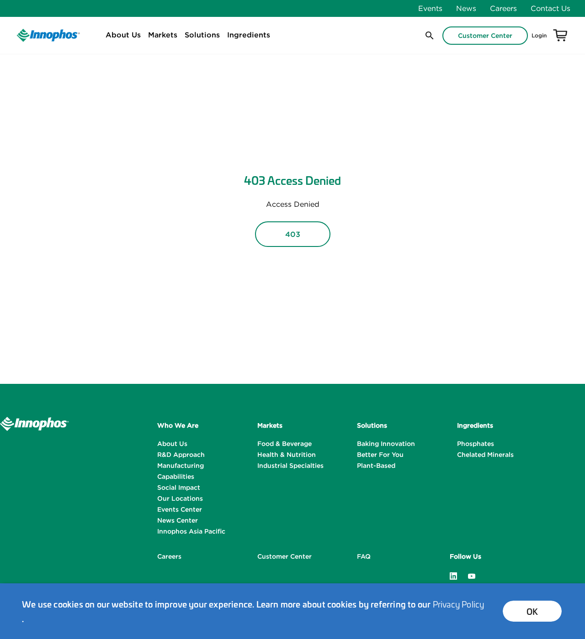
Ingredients (248, 34)
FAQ (364, 556)
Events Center (179, 509)
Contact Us (550, 8)
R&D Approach (181, 454)
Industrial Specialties (290, 465)
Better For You (380, 454)
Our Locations (180, 498)
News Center (177, 520)
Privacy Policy (458, 603)
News (466, 8)
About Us (123, 34)
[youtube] (471, 575)
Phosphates (475, 444)
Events (430, 8)
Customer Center (485, 35)
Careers (503, 8)
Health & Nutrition (286, 454)
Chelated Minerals (485, 454)
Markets (162, 34)
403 (292, 234)
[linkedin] (453, 575)
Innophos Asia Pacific (191, 531)
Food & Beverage (284, 444)
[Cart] (560, 36)
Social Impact (178, 487)
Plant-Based (376, 465)
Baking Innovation (386, 444)
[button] (429, 36)
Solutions (202, 34)
